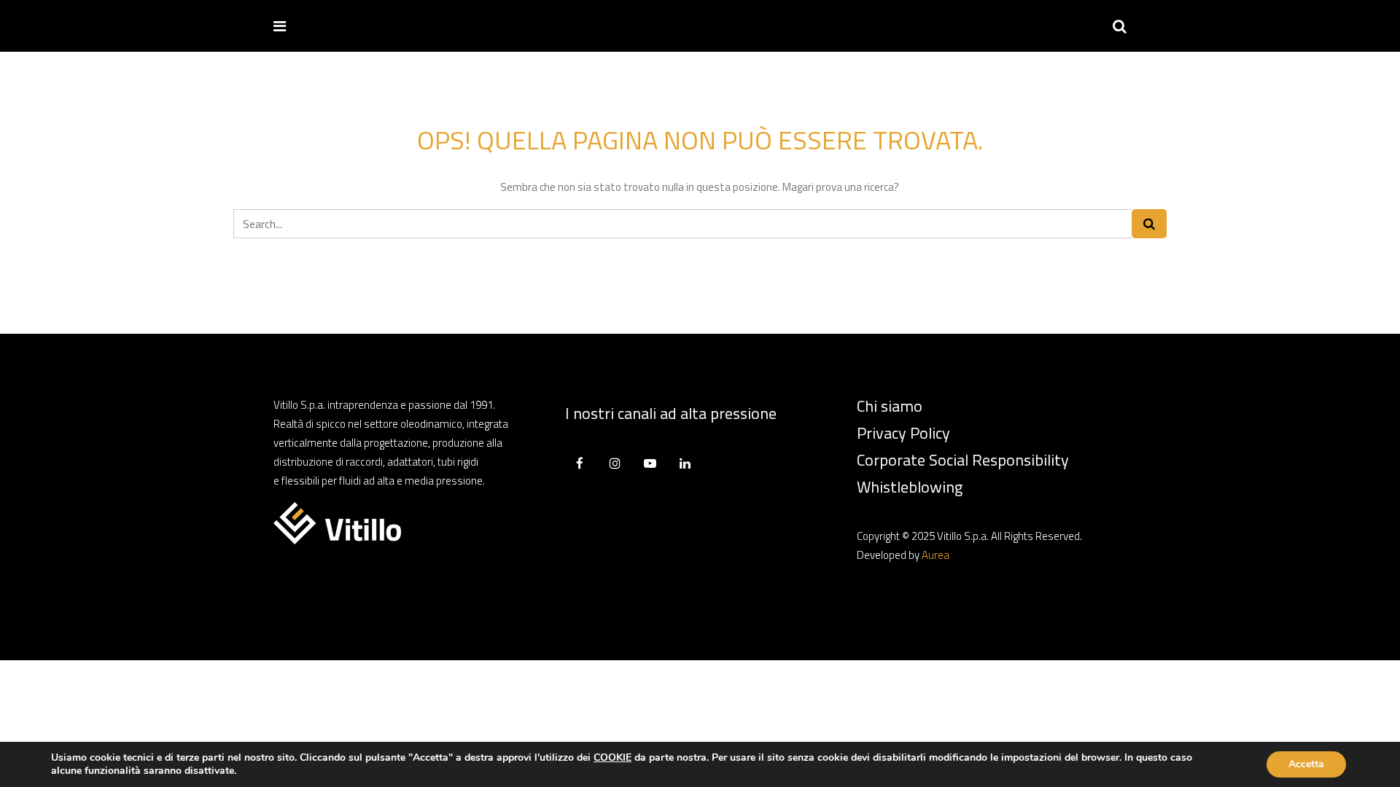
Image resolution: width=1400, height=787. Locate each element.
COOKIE (612, 757)
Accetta (1306, 764)
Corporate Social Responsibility (963, 459)
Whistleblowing (909, 486)
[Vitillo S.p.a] (344, 25)
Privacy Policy (903, 432)
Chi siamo (889, 406)
